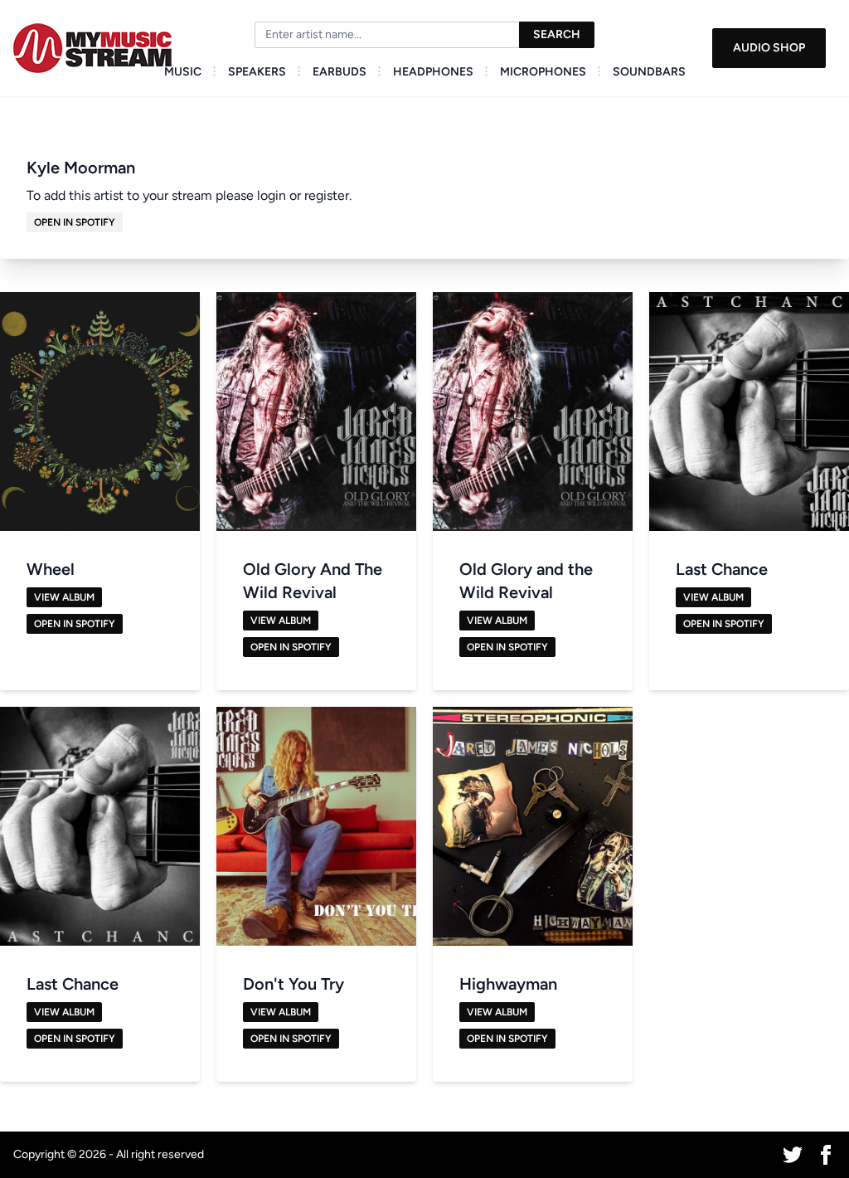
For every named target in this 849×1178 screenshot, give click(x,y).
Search (556, 34)
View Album (64, 597)
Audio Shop (769, 48)
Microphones (543, 72)
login (271, 195)
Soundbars (649, 72)
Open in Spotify (74, 222)
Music (182, 72)
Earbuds (339, 72)
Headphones (433, 72)
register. (328, 195)
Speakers (257, 72)
